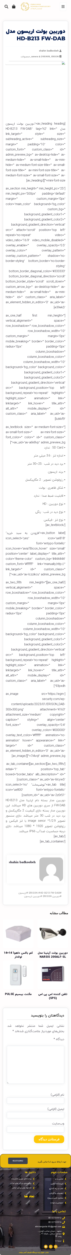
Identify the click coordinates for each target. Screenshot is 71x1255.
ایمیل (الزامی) (56, 1109)
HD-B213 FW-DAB (50, 893)
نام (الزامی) (57, 1095)
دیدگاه (59, 1039)
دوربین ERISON (51, 896)
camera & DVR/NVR (40, 56)
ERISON (55, 56)
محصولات (25, 56)
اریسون (22, 893)
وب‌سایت (58, 1123)
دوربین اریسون (32, 896)
